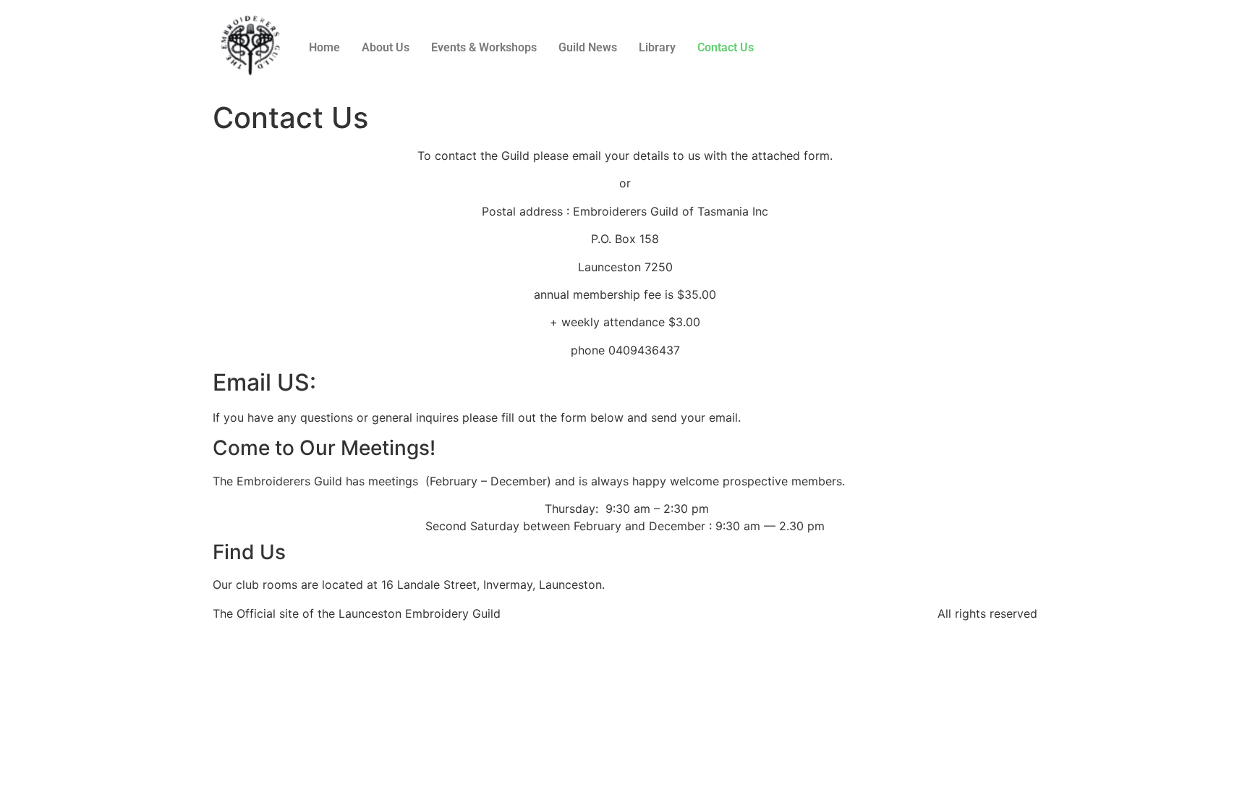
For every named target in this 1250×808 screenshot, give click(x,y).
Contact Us (725, 47)
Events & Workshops (484, 47)
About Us (385, 47)
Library (657, 47)
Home (324, 47)
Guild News (587, 47)
